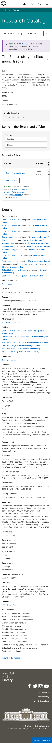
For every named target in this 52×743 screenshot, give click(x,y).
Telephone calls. (8, 352)
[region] (26, 180)
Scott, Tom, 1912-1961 (11, 220)
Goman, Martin (8, 237)
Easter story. (7, 284)
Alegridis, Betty (8, 246)
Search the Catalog (13, 33)
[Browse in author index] (38, 237)
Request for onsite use (15, 173)
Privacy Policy (43, 697)
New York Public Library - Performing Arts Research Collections (15, 192)
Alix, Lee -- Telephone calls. (13, 342)
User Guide (26, 44)
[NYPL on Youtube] (46, 686)
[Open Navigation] (47, 4)
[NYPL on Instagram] (40, 686)
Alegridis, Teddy (8, 249)
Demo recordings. (9, 345)
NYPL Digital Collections (12, 605)
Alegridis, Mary (8, 243)
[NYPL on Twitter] (35, 686)
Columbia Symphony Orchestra (15, 270)
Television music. (9, 349)
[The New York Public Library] (3, 3)
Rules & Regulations (41, 701)
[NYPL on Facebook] (29, 686)
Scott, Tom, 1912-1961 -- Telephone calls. (19, 331)
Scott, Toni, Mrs (8, 255)
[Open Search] (39, 4)
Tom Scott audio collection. (13, 322)
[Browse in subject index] (38, 342)
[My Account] (24, 4)
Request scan (11, 180)
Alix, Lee (5, 240)
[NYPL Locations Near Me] (32, 4)
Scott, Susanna (8, 261)
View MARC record (11, 658)
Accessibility (44, 692)
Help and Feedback (42, 740)
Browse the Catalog (37, 33)
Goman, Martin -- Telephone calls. (16, 336)
